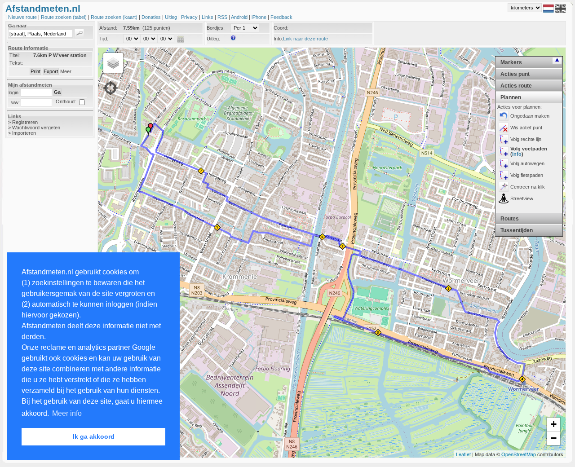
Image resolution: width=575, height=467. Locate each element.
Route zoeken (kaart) (115, 17)
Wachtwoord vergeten (36, 127)
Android (240, 17)
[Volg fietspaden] (504, 175)
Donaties (152, 17)
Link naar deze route (305, 38)
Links (208, 17)
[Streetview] (504, 198)
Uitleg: (213, 38)
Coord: (281, 28)
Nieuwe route (23, 17)
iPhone (260, 17)
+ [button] (554, 424)
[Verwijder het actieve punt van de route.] (504, 127)
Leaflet (463, 454)
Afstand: (108, 28)
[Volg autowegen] (504, 163)
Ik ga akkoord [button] (94, 436)
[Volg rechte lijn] (504, 139)
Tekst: (16, 63)
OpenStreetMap (518, 454)
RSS (223, 17)
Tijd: (103, 38)
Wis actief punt (526, 127)
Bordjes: (216, 28)
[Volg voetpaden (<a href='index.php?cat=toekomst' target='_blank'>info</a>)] (504, 151)
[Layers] (113, 63)
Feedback (281, 17)
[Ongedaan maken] (504, 116)
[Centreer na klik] (504, 187)
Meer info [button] (67, 413)
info (517, 154)
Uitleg (171, 17)
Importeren (24, 133)
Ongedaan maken (529, 116)
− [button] (554, 438)
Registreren (25, 122)
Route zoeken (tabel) (64, 17)
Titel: (14, 55)
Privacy (190, 17)
